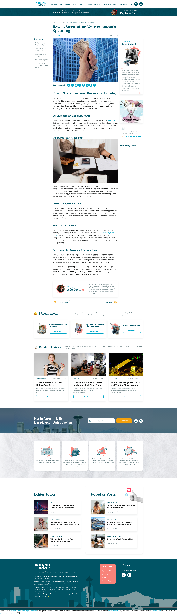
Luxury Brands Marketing (133, 136)
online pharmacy (113, 611)
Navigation (105, 578)
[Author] (83, 290)
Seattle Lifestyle (93, 4)
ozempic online (5, 613)
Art (100, 4)
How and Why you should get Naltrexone (23, 611)
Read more (57, 331)
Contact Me (123, 4)
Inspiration (82, 4)
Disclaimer (105, 574)
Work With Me (106, 571)
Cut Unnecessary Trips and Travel (41, 44)
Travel (74, 4)
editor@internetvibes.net (129, 570)
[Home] (41, 4)
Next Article (109, 302)
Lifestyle (67, 4)
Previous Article (62, 302)
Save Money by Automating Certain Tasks (42, 65)
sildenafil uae (156, 611)
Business (54, 4)
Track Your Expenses (42, 60)
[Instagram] (136, 4)
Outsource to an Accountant (40, 50)
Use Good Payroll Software (41, 55)
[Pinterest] (141, 4)
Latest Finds (107, 4)
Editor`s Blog (106, 581)
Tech (60, 4)
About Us (115, 4)
